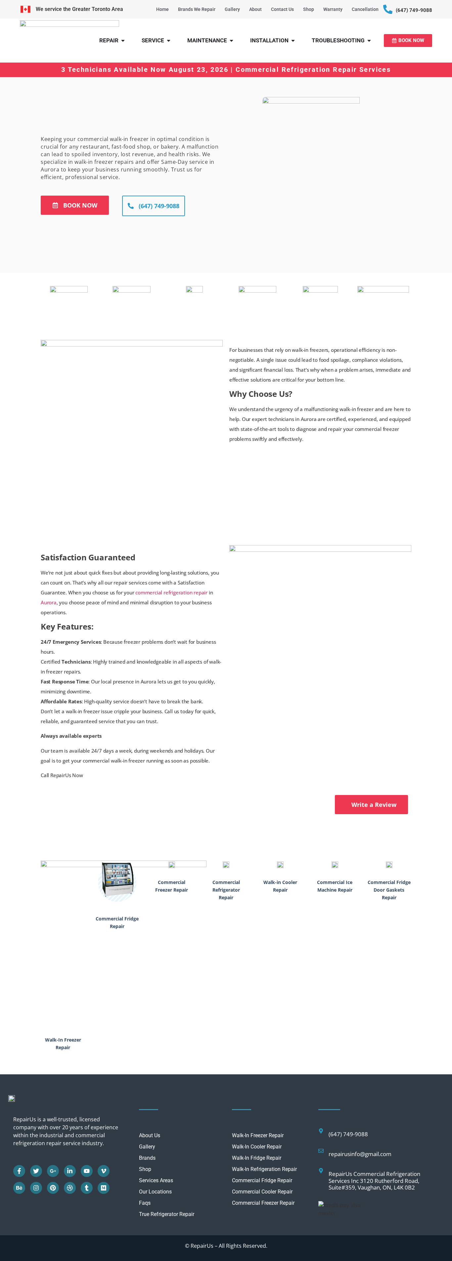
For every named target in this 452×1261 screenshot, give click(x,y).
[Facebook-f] (19, 1171)
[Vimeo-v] (104, 1171)
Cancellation (365, 9)
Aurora (49, 602)
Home (162, 9)
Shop (308, 9)
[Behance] (19, 1188)
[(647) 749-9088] (387, 9)
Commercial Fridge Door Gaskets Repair (389, 890)
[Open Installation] (293, 40)
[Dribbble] (70, 1188)
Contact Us (282, 9)
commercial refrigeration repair (171, 592)
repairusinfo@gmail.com (360, 1154)
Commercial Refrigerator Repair (226, 890)
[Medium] (104, 1188)
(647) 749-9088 (414, 10)
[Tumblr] (87, 1188)
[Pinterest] (53, 1188)
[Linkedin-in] (70, 1171)
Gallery (232, 9)
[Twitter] (36, 1171)
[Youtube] (87, 1171)
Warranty (332, 9)
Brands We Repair (196, 9)
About (255, 9)
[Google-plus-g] (53, 1171)
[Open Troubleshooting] (369, 40)
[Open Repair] (123, 40)
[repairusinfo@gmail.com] (321, 1150)
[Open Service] (168, 40)
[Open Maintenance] (231, 40)
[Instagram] (36, 1188)
